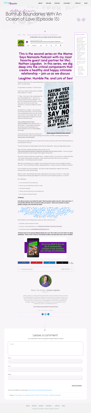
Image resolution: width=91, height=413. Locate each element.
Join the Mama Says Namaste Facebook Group (45, 306)
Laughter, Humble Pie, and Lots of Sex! (81, 63)
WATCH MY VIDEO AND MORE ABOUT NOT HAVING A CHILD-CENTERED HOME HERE (81, 70)
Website (9, 374)
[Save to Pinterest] (37, 262)
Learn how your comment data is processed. (40, 390)
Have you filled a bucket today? (26, 122)
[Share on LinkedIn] (49, 262)
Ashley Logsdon (53, 290)
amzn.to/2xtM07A (23, 123)
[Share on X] (62, 262)
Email (9, 366)
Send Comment (77, 385)
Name (9, 357)
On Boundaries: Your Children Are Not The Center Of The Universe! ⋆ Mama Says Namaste (38, 395)
